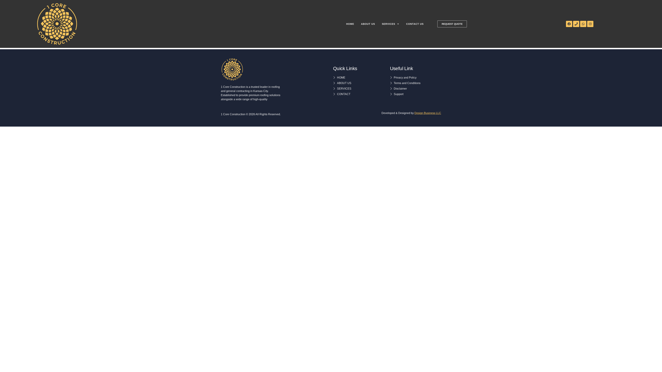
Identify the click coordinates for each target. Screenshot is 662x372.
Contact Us (415, 24)
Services (388, 24)
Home (350, 24)
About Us (368, 24)
